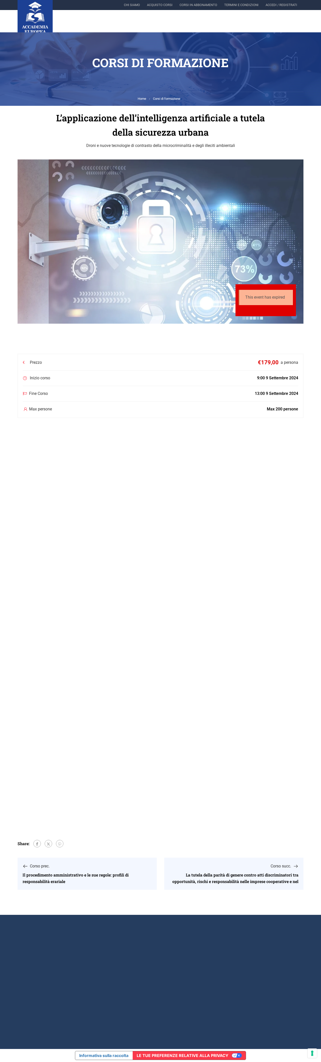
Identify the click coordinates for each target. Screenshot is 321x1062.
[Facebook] (37, 843)
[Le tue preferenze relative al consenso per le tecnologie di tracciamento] (312, 1053)
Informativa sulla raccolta (103, 1055)
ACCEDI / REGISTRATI (281, 5)
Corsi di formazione (166, 99)
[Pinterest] (59, 843)
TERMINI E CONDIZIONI (241, 5)
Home (142, 99)
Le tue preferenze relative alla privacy (182, 1055)
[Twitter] (48, 843)
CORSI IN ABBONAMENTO (198, 5)
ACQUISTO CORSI (160, 5)
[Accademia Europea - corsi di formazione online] (35, 17)
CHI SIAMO (132, 5)
